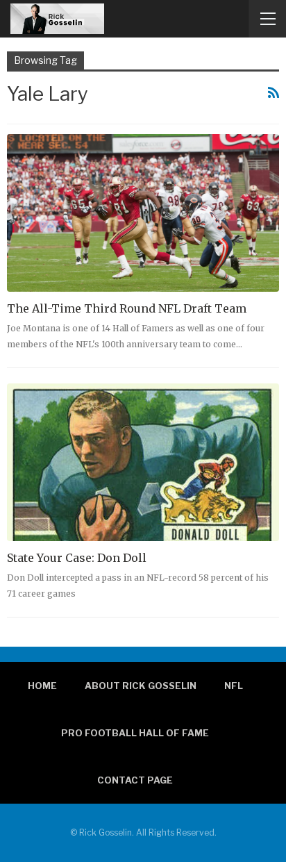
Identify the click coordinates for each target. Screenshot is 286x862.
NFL (233, 685)
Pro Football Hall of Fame (135, 732)
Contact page (135, 780)
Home (42, 685)
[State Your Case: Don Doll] (143, 462)
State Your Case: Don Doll (76, 558)
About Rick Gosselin (140, 685)
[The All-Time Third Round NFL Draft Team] (143, 213)
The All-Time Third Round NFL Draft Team (126, 308)
